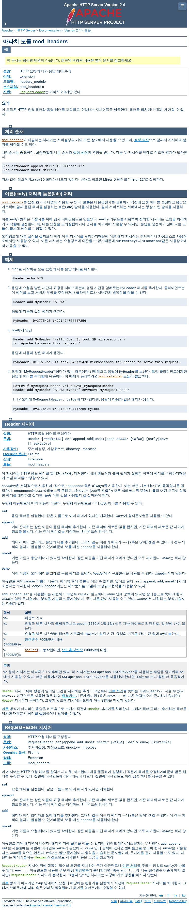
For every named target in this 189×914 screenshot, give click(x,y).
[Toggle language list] (6, 50)
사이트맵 (160, 901)
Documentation (50, 30)
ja (175, 895)
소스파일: (10, 87)
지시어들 (126, 901)
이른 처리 (116, 691)
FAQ (138, 901)
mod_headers (12, 140)
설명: (7, 71)
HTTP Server (25, 30)
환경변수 (31, 639)
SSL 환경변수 (72, 650)
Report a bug (178, 901)
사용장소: (10, 449)
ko (184, 895)
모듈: (7, 464)
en (161, 895)
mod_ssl (31, 650)
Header (41, 857)
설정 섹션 (141, 140)
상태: (7, 76)
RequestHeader (32, 92)
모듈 (87, 30)
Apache (7, 30)
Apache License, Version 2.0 (50, 905)
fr (169, 895)
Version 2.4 (72, 30)
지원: (7, 92)
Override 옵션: (15, 454)
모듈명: (9, 81)
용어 (147, 901)
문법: (7, 439)
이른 (5, 709)
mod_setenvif (110, 376)
